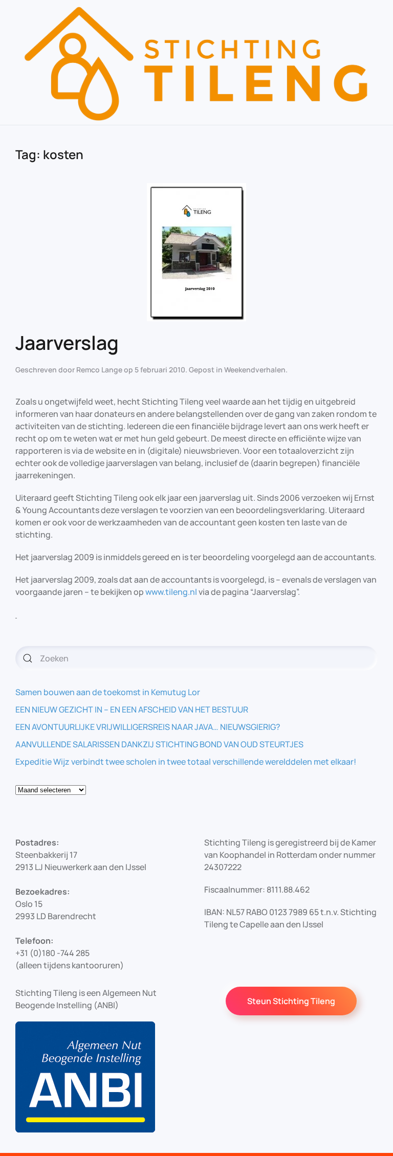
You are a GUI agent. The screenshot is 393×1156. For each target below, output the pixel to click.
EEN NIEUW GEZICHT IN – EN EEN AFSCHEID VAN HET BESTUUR (131, 709)
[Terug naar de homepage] (196, 62)
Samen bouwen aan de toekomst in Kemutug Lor (107, 692)
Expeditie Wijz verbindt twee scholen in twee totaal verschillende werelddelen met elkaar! (185, 761)
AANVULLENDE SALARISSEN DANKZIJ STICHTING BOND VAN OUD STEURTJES (159, 744)
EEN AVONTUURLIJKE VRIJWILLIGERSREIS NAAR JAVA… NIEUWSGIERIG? (147, 726)
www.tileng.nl (171, 591)
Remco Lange (99, 369)
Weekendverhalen (255, 369)
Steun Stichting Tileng (291, 1001)
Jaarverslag (67, 342)
